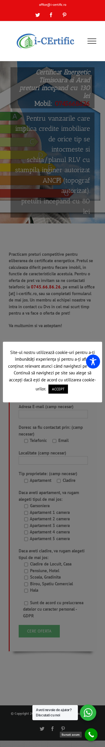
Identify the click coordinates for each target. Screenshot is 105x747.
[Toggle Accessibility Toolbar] (93, 361)
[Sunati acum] (91, 734)
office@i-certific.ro (52, 4)
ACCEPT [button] (58, 389)
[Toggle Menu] (92, 41)
